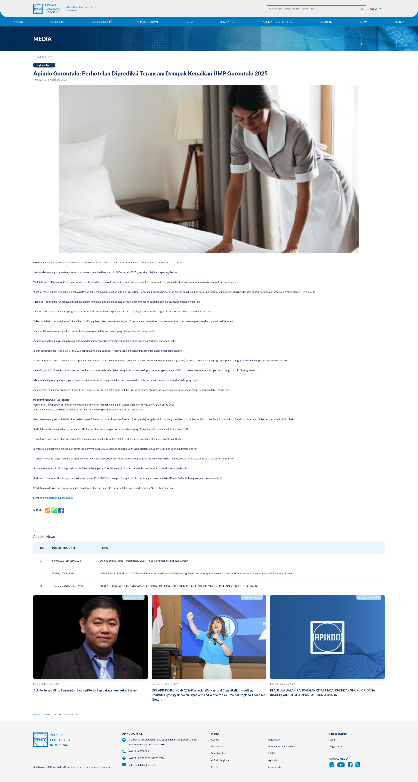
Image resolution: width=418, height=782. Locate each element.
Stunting (327, 21)
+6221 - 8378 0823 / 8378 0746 (147, 758)
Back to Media (43, 56)
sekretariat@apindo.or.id (142, 764)
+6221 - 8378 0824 (139, 751)
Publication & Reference (281, 746)
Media (214, 766)
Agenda (399, 21)
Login (332, 739)
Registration (336, 746)
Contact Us (274, 766)
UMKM (272, 753)
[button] (375, 9)
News (47, 714)
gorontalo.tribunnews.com (58, 497)
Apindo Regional (220, 760)
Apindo (215, 739)
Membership (218, 746)
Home (36, 714)
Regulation (274, 739)
